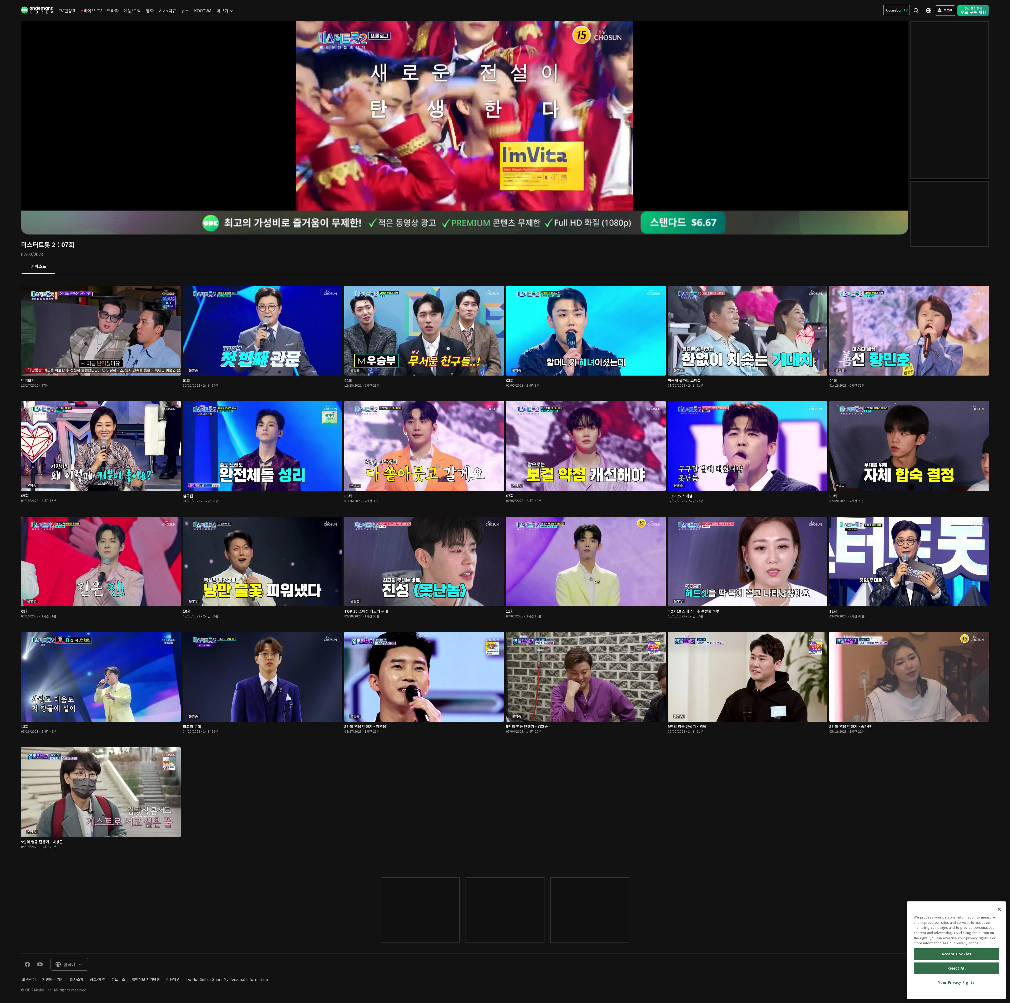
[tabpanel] (505, 570)
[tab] (38, 266)
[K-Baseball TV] (896, 10)
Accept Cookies (956, 953)
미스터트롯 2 (38, 244)
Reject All (956, 968)
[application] (464, 116)
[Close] (999, 909)
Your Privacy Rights (956, 982)
